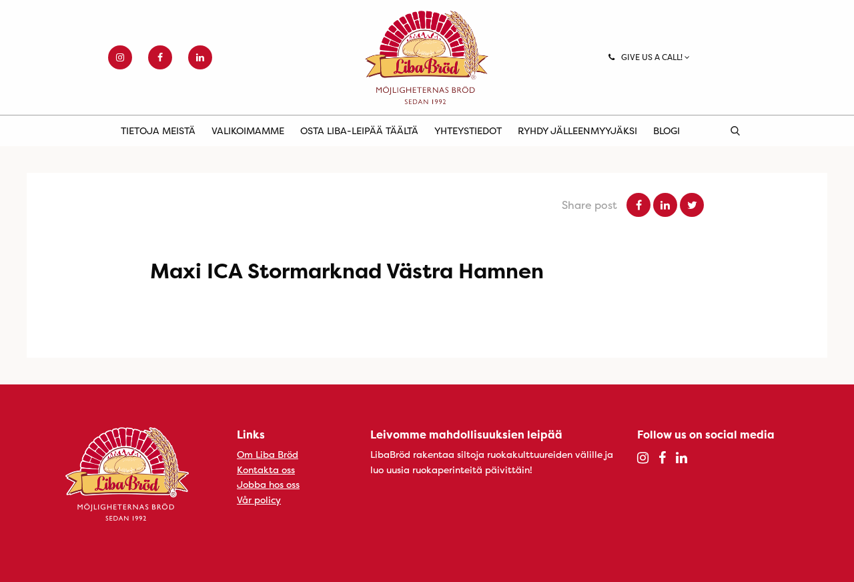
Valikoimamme (247, 130)
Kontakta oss (266, 469)
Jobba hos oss (268, 484)
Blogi (666, 130)
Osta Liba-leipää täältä (359, 130)
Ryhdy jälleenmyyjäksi (577, 130)
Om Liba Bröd (267, 454)
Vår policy (259, 499)
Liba (427, 57)
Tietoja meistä (158, 130)
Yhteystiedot (468, 130)
